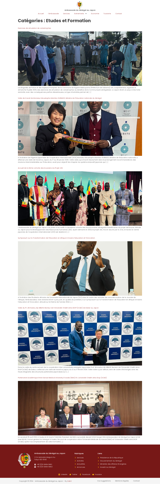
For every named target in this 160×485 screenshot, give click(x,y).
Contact (118, 14)
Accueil (41, 14)
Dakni (69, 481)
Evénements (79, 14)
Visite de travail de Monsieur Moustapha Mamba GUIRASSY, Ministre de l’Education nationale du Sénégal (60, 98)
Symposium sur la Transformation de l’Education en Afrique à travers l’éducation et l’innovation (56, 238)
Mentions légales (122, 481)
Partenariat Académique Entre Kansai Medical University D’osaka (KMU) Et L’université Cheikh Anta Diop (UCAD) (62, 378)
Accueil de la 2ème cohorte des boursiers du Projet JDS (40, 168)
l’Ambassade (53, 14)
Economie (95, 14)
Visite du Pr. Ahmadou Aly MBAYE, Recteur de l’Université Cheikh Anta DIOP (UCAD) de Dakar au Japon (58, 308)
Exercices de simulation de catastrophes (34, 28)
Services (66, 14)
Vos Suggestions (104, 481)
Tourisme (107, 14)
